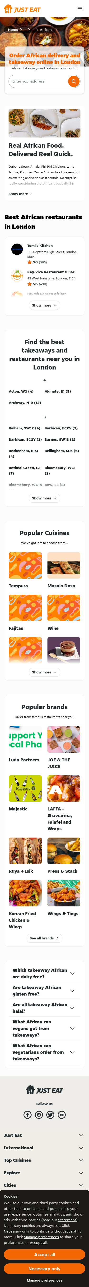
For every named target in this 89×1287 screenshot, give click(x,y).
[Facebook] (27, 1115)
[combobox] (37, 81)
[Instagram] (39, 1115)
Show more (18, 193)
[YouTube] (61, 1115)
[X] (50, 1115)
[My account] (80, 8)
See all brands (42, 938)
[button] (74, 81)
